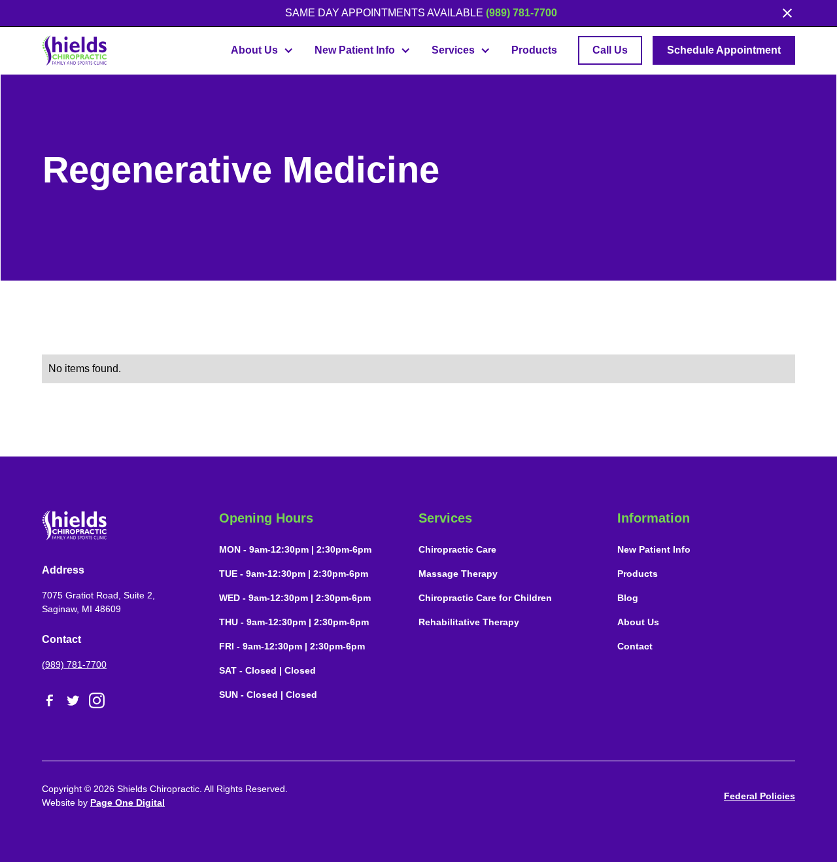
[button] (262, 50)
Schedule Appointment (724, 50)
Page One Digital (127, 802)
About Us (638, 622)
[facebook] (50, 700)
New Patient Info (654, 549)
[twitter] (73, 700)
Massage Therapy (458, 573)
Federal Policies (759, 796)
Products (534, 50)
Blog (627, 598)
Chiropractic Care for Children (485, 598)
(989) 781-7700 (521, 12)
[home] (74, 50)
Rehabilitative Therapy (468, 622)
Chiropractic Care (457, 549)
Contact (635, 646)
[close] (787, 13)
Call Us (610, 50)
